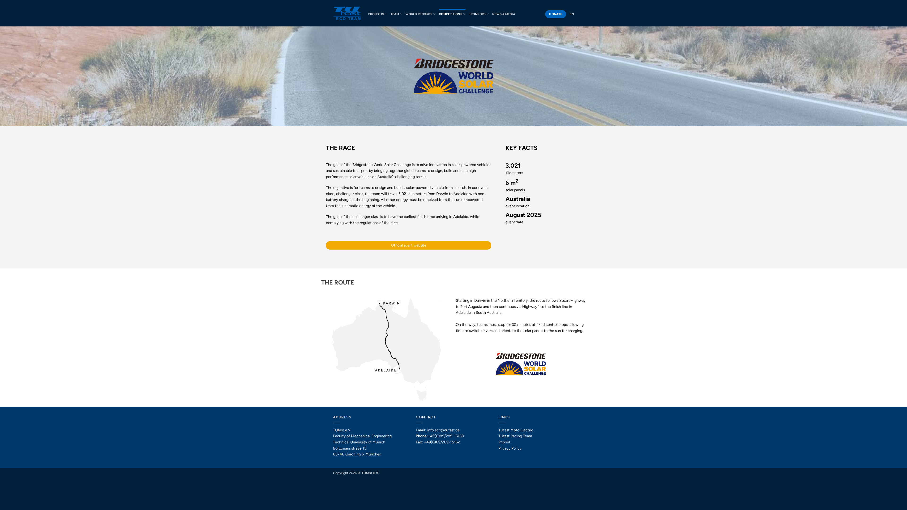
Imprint (504, 442)
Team (395, 14)
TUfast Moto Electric (515, 430)
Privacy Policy (510, 448)
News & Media (503, 14)
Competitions (450, 14)
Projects (376, 14)
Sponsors (477, 14)
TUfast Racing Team (515, 436)
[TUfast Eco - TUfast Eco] (347, 13)
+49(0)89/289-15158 (446, 436)
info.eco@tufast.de (443, 430)
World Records (419, 14)
